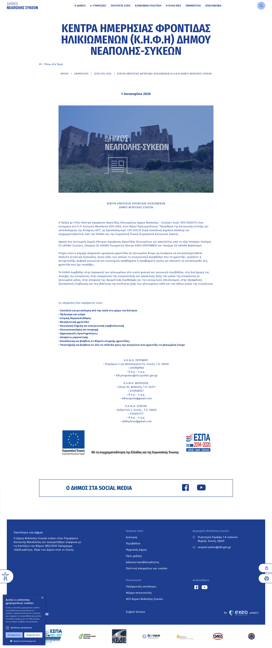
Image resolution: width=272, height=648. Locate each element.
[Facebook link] (185, 488)
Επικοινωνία (213, 5)
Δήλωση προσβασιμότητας (142, 562)
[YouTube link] (201, 488)
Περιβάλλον (133, 543)
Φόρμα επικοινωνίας (139, 592)
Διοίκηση (131, 537)
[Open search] (261, 6)
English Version (135, 611)
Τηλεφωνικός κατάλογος (141, 586)
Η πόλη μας (173, 5)
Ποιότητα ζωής (121, 5)
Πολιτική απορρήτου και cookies (146, 568)
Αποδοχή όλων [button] (14, 635)
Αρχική (64, 73)
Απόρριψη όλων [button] (33, 635)
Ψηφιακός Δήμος (136, 549)
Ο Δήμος (80, 5)
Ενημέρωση (193, 5)
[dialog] (24, 620)
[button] (24, 641)
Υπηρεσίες (98, 5)
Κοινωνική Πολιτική (148, 5)
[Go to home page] (23, 5)
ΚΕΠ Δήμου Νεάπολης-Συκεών (144, 598)
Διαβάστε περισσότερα (28, 621)
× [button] (42, 598)
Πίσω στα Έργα (53, 64)
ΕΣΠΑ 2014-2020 (102, 73)
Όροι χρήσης (134, 555)
